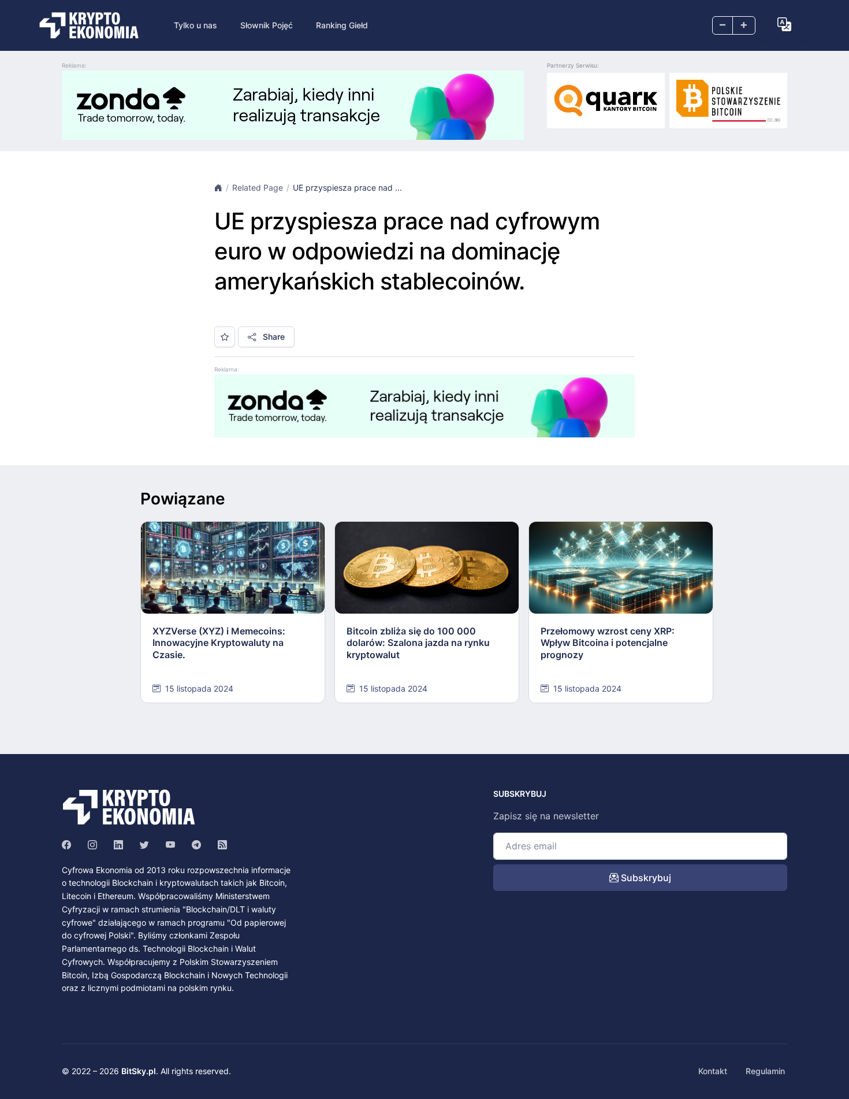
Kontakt (712, 1071)
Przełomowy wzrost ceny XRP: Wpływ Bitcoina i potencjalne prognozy (608, 643)
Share (272, 336)
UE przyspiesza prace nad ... (347, 187)
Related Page (257, 187)
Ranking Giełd (342, 25)
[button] (784, 24)
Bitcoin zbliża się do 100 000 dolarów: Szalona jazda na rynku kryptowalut (418, 643)
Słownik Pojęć (266, 25)
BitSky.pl (138, 1071)
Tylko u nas (195, 25)
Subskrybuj (645, 877)
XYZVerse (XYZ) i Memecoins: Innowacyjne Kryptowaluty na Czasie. (218, 643)
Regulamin (765, 1071)
